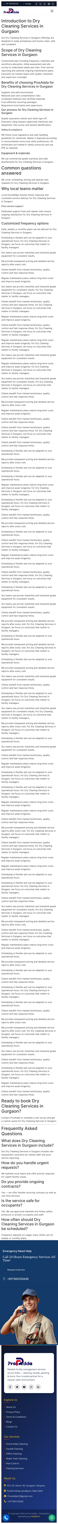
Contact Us (11, 1426)
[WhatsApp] (53, 4)
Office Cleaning (14, 1453)
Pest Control (12, 1463)
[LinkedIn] (44, 4)
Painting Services (15, 1468)
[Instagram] (40, 4)
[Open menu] (52, 11)
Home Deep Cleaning (17, 1443)
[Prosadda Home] (11, 11)
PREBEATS (35, 1516)
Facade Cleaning (14, 1448)
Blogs (9, 1421)
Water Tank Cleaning (16, 1458)
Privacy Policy (13, 1411)
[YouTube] (49, 4)
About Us (11, 1407)
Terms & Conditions (16, 1416)
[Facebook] (36, 4)
